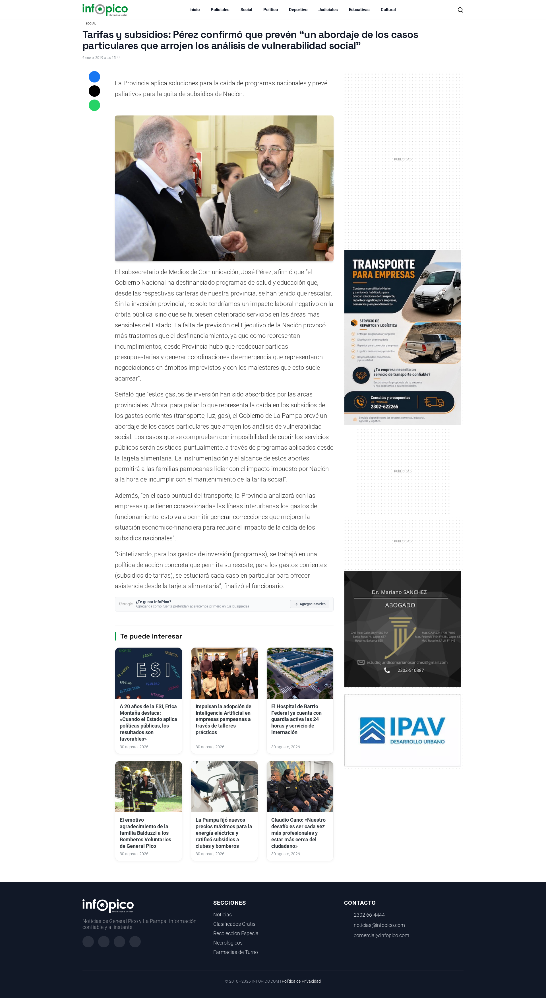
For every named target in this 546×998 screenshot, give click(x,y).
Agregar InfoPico (313, 604)
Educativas (359, 9)
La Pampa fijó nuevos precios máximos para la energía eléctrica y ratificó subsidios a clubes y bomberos (224, 833)
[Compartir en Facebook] (94, 76)
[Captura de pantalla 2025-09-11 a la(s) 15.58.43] (402, 628)
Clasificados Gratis (234, 924)
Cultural (388, 9)
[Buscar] (460, 10)
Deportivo (298, 9)
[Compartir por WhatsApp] (94, 105)
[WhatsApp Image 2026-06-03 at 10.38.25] (402, 337)
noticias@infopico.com (379, 925)
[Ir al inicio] (105, 10)
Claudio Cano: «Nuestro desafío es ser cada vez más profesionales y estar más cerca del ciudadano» (298, 833)
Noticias (222, 915)
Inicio (194, 9)
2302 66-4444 (369, 915)
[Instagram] (103, 941)
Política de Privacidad (301, 981)
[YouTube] (135, 941)
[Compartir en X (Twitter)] (94, 91)
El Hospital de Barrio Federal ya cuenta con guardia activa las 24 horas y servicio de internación (296, 719)
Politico (270, 9)
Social (246, 9)
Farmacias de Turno (235, 952)
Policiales (220, 9)
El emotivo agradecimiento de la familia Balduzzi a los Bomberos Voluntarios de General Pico (145, 833)
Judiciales (328, 9)
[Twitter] (119, 941)
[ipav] (402, 730)
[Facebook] (88, 941)
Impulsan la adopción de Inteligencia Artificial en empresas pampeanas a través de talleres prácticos (223, 719)
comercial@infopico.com (381, 935)
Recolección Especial (236, 933)
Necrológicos (228, 943)
